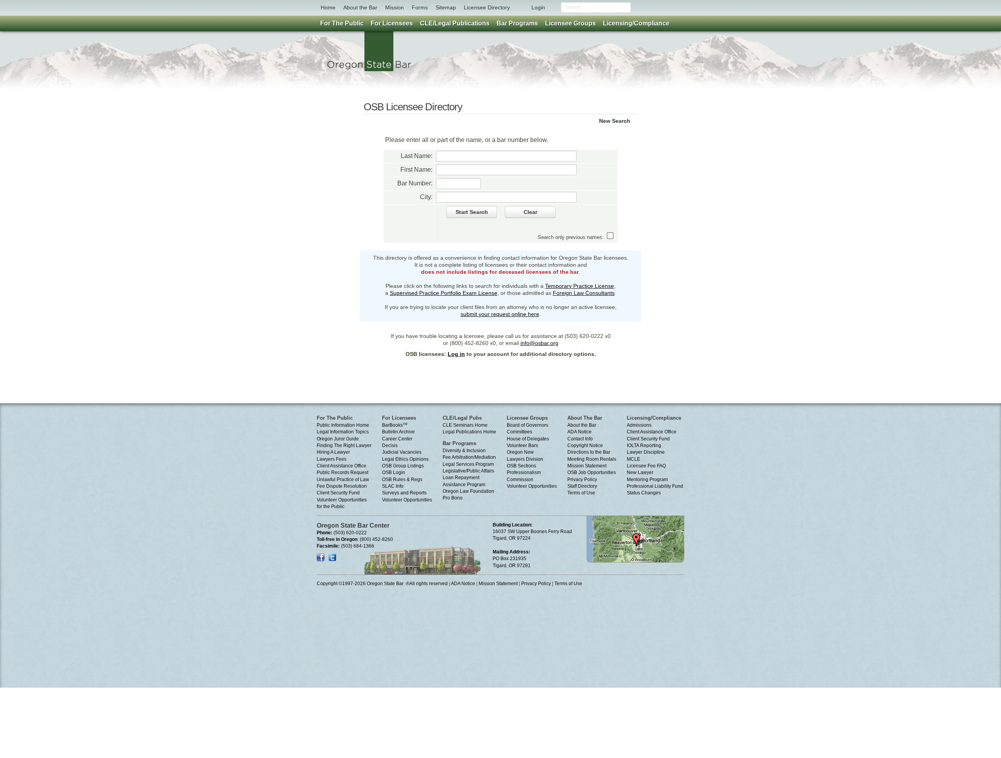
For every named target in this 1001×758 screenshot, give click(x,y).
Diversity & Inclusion (464, 450)
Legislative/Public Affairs (468, 471)
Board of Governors (527, 425)
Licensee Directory (487, 7)
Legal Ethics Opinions (405, 459)
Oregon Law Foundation (468, 491)
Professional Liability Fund (655, 486)
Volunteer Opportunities (407, 500)
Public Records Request (342, 472)
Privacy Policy (582, 479)
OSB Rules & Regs (402, 479)
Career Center (397, 439)
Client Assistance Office (341, 466)
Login (538, 7)
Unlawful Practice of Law (343, 479)
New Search (614, 121)
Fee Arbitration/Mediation (469, 457)
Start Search (472, 212)
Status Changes (644, 493)
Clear (530, 212)
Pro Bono (453, 498)
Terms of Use (581, 493)
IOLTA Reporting (644, 445)
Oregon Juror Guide (338, 439)
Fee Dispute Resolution (342, 486)
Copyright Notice (585, 445)
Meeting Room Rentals (591, 459)
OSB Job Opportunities (591, 472)
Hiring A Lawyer (333, 452)
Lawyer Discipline (646, 452)
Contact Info (580, 439)
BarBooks (394, 425)
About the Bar (360, 7)
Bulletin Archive (398, 432)
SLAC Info (393, 486)
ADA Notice (579, 432)
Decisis (390, 445)
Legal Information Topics (343, 432)
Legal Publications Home (469, 432)
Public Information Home (343, 425)
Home (328, 7)
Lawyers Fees (331, 459)
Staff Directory (582, 486)
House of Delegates (528, 439)
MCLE (633, 459)
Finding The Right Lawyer (344, 445)
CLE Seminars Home (465, 425)
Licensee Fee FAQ (646, 466)
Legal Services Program (468, 464)
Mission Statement (586, 466)
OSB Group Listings (403, 466)
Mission (394, 7)
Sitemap (446, 7)
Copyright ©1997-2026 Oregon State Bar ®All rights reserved (382, 583)
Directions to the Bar (588, 452)
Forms (420, 7)
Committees (519, 432)
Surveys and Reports (404, 493)
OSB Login (393, 472)
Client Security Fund (338, 493)
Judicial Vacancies (402, 452)
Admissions (639, 425)
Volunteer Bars (522, 445)
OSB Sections (521, 466)
